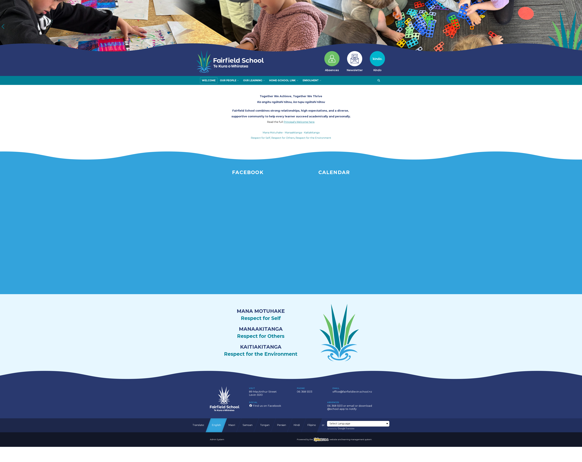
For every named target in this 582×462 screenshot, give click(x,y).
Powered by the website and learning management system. (334, 439)
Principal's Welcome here (299, 122)
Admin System (217, 439)
